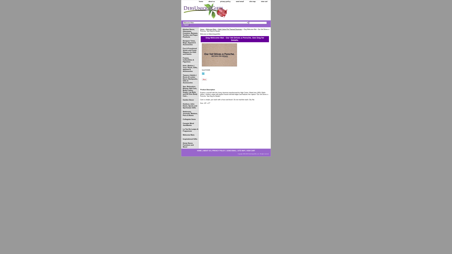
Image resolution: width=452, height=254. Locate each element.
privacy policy (225, 1)
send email (240, 1)
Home (202, 29)
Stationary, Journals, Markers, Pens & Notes (190, 113)
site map (252, 1)
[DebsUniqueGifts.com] (210, 11)
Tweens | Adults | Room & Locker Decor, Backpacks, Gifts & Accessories (190, 79)
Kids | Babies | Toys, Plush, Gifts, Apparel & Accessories (190, 68)
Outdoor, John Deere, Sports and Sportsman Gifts (190, 106)
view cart (264, 1)
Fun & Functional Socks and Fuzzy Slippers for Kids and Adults (190, 51)
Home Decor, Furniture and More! (188, 145)
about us (211, 1)
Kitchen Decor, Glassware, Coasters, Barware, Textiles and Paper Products (190, 33)
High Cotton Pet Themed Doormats (230, 29)
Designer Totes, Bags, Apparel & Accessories (189, 43)
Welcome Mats (211, 29)
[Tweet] (203, 74)
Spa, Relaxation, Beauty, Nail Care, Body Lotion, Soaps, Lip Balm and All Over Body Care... (190, 91)
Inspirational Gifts (190, 139)
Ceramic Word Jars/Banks (188, 124)
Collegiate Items (189, 119)
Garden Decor (188, 100)
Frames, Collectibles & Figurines (188, 60)
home (201, 1)
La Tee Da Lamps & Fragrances (190, 130)
